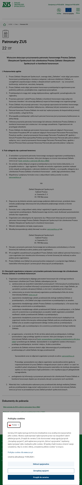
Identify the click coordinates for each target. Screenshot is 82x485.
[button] (14, 424)
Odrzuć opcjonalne (41, 464)
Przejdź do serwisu (41, 477)
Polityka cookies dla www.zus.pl (20, 452)
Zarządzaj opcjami (41, 471)
